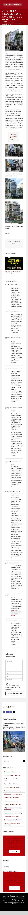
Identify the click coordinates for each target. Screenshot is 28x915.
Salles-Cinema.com (9, 594)
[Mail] (14, 712)
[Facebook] (4, 712)
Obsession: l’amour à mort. (11, 801)
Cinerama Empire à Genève (11, 784)
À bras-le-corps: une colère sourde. (13, 820)
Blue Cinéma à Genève (10, 772)
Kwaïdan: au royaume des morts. (12, 790)
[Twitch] (7, 712)
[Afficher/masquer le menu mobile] (26, 2)
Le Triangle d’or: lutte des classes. (12, 775)
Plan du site (17, 898)
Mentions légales (21, 896)
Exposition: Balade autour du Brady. (13, 271)
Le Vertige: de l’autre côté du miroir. (13, 804)
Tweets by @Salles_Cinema (10, 871)
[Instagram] (10, 712)
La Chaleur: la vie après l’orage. (12, 787)
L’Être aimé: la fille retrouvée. (11, 816)
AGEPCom (14, 899)
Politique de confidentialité (8, 898)
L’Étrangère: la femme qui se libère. (13, 794)
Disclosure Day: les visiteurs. (11, 797)
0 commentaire (15, 273)
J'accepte (15, 851)
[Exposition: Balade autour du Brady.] (14, 257)
